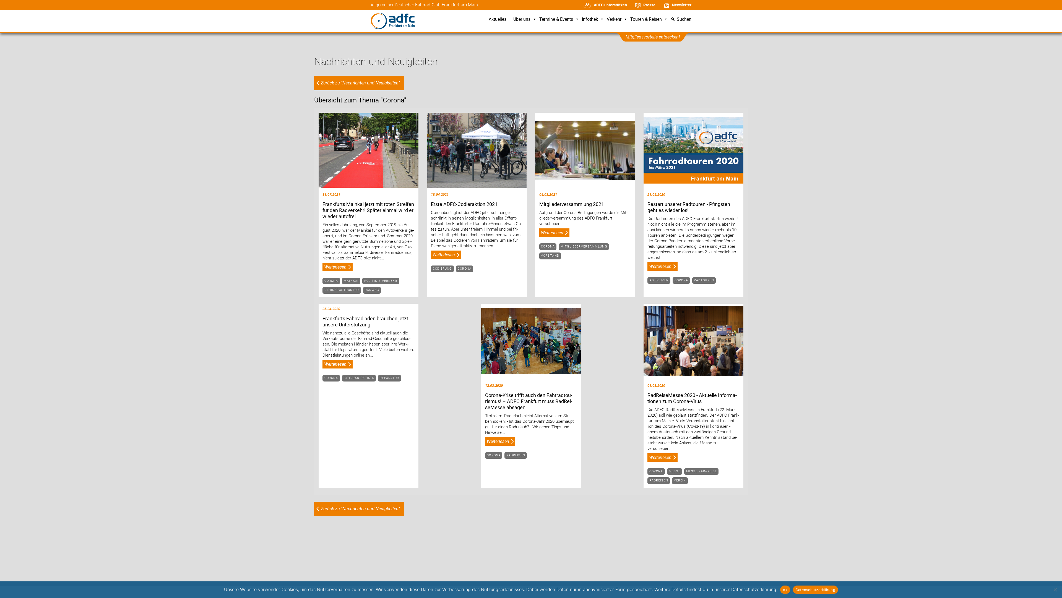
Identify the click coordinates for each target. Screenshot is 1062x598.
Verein (680, 480)
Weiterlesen (335, 267)
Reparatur (389, 378)
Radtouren (704, 280)
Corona (331, 281)
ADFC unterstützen (610, 5)
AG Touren (659, 280)
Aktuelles (497, 19)
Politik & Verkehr (380, 281)
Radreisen (515, 455)
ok (785, 589)
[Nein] (1055, 589)
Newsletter (681, 5)
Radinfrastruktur (341, 290)
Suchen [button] (684, 19)
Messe (674, 471)
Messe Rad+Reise (701, 471)
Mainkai (351, 281)
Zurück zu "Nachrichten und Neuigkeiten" (360, 83)
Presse (649, 5)
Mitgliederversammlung (584, 246)
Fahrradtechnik (359, 378)
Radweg (372, 290)
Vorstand (550, 255)
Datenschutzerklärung (815, 589)
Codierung (442, 268)
